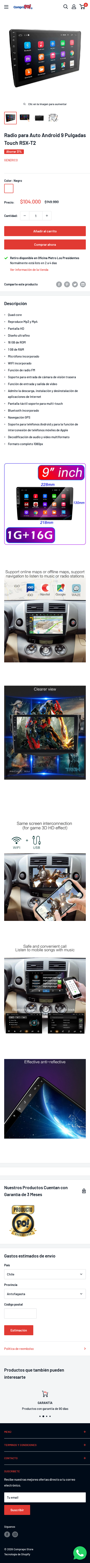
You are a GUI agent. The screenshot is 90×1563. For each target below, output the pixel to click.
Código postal (13, 1304)
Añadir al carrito (45, 231)
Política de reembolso (19, 1348)
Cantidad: (11, 216)
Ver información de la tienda (29, 269)
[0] (82, 6)
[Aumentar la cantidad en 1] (46, 215)
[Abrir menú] (6, 7)
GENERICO (11, 160)
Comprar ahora (45, 244)
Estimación (18, 1330)
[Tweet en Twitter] (75, 284)
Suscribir (17, 1510)
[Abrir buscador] (65, 6)
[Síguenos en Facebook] (7, 1534)
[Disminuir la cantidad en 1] (24, 215)
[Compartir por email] (83, 284)
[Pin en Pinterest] (67, 284)
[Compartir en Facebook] (59, 284)
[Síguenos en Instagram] (15, 1534)
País (7, 1265)
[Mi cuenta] (74, 6)
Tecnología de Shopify (17, 1554)
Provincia (10, 1285)
